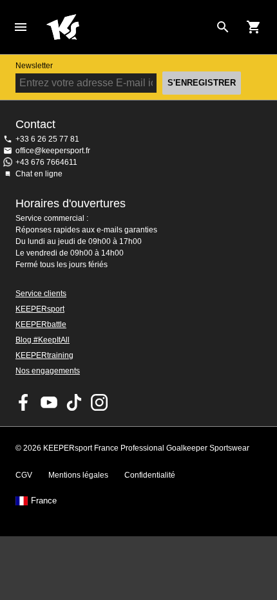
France (44, 500)
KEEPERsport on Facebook (23, 402)
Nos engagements (47, 370)
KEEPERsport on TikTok (74, 402)
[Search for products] (223, 27)
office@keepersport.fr (52, 150)
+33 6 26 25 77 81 (47, 139)
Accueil (128, 27)
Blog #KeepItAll (42, 339)
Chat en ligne (38, 173)
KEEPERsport (39, 309)
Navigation (20, 27)
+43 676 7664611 (46, 162)
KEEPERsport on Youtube (49, 402)
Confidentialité (149, 475)
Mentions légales (78, 475)
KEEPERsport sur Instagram (99, 402)
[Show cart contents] (254, 27)
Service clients (40, 293)
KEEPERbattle (40, 324)
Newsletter (34, 65)
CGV (23, 475)
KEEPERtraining (44, 355)
